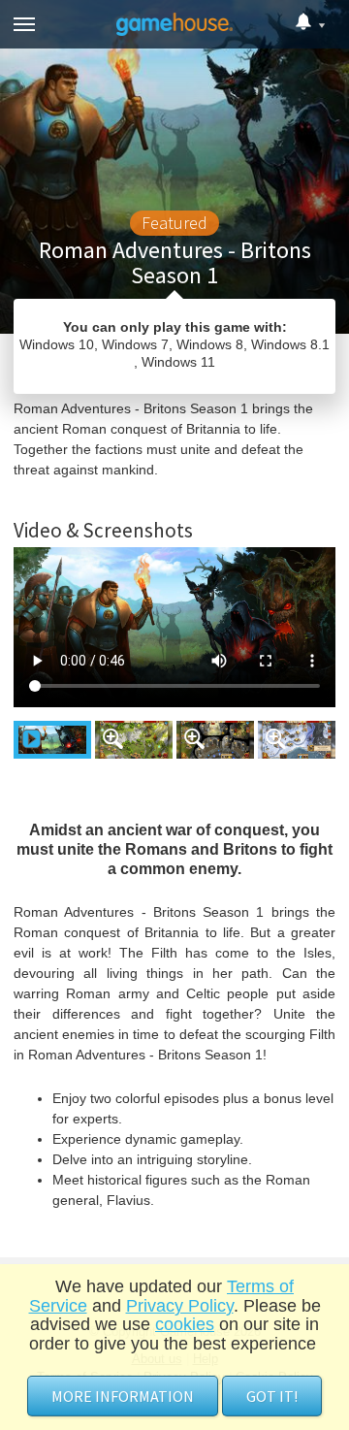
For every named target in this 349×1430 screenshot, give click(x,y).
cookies (184, 1324)
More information (122, 1396)
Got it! (272, 1396)
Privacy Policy (180, 1306)
